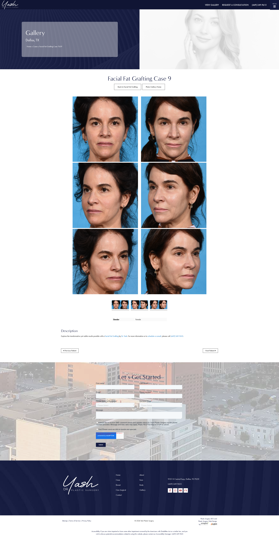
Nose (118, 480)
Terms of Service (74, 521)
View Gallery (212, 5)
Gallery (142, 490)
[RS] (186, 490)
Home (29, 46)
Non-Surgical (121, 490)
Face (141, 480)
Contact (119, 495)
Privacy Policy (86, 521)
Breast (118, 485)
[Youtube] (180, 490)
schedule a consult (154, 336)
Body (141, 485)
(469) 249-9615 (259, 5)
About (142, 475)
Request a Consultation (235, 5)
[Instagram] (175, 490)
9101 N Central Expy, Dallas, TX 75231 (183, 479)
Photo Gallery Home (153, 87)
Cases (35, 46)
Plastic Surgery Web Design (207, 521)
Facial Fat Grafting (112, 336)
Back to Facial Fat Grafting (128, 87)
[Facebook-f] (170, 490)
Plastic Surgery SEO (207, 519)
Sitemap (64, 521)
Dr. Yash (124, 336)
